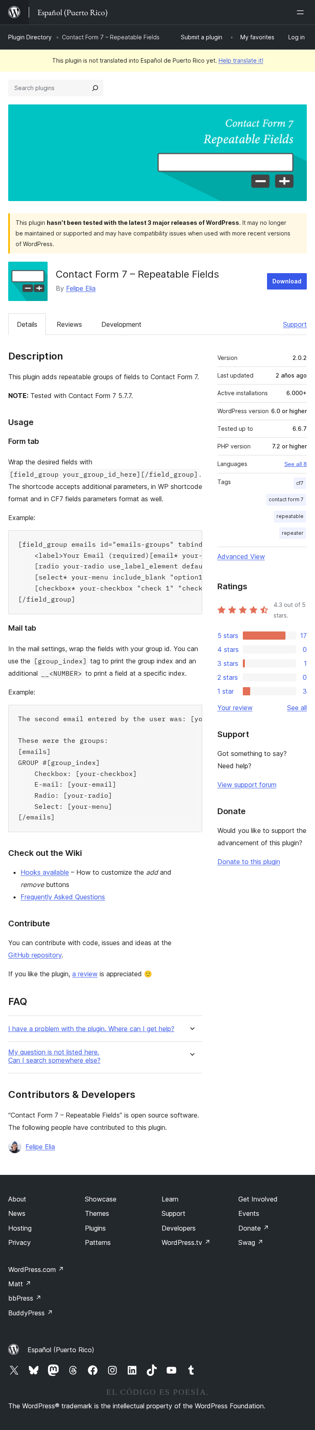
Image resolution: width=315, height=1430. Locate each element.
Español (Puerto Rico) (60, 1350)
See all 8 (295, 464)
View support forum (246, 785)
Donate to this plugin (248, 862)
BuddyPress (30, 1313)
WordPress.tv (186, 1242)
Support (295, 324)
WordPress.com (36, 1269)
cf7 (300, 483)
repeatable (290, 516)
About (17, 1199)
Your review (235, 708)
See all (297, 708)
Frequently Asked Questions (63, 897)
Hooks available (45, 872)
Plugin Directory (30, 37)
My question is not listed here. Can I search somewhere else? (54, 1056)
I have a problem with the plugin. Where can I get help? (91, 1029)
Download (286, 281)
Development (121, 324)
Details (27, 324)
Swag (250, 1242)
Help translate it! (241, 60)
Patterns (98, 1242)
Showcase (100, 1199)
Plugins (95, 1228)
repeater (293, 533)
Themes (97, 1213)
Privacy (19, 1242)
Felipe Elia (81, 288)
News (16, 1213)
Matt (19, 1284)
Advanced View (241, 556)
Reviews (69, 324)
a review (85, 974)
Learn (170, 1199)
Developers (179, 1228)
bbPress (24, 1298)
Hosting (20, 1228)
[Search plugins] (95, 88)
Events (248, 1213)
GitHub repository (35, 955)
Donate (253, 1228)
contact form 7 (286, 499)
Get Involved (258, 1199)
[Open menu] (302, 12)
